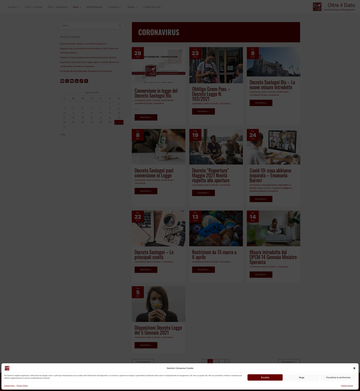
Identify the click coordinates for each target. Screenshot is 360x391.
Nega (301, 377)
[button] (354, 368)
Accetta (265, 377)
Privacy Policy (22, 386)
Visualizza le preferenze (338, 377)
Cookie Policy (9, 386)
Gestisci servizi (347, 386)
